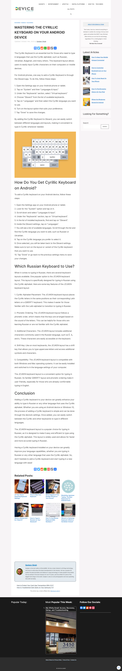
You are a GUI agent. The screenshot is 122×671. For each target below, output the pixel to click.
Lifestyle (65, 4)
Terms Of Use (66, 660)
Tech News (99, 4)
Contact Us (73, 660)
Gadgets (42, 4)
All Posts (70, 9)
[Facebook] (35, 48)
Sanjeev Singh (31, 565)
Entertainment (53, 4)
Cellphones (30, 22)
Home (47, 660)
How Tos (91, 4)
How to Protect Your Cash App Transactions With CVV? (35, 585)
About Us (51, 660)
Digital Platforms (78, 4)
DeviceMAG (17, 22)
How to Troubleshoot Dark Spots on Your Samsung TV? (35, 587)
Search (85, 123)
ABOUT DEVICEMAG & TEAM (96, 24)
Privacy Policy (58, 660)
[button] (71, 14)
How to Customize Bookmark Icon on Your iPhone (99, 71)
